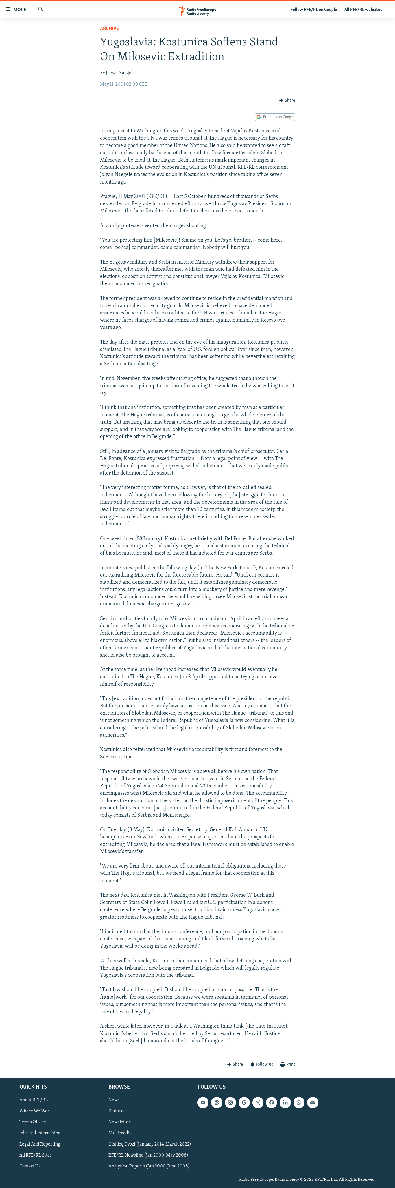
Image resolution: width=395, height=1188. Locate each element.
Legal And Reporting (39, 1144)
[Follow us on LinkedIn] (285, 1102)
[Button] (287, 100)
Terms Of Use (32, 1122)
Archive (109, 28)
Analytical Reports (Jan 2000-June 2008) (149, 1166)
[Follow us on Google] (244, 1102)
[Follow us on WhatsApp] (299, 1102)
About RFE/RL (33, 1100)
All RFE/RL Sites (35, 1155)
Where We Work (35, 1111)
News (114, 1100)
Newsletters (120, 1122)
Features (116, 1111)
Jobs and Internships (39, 1133)
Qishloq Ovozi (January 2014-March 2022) (149, 1144)
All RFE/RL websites (363, 10)
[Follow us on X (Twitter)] (257, 1102)
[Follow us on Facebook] (271, 1102)
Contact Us (29, 1166)
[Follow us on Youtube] (203, 1102)
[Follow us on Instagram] (230, 1102)
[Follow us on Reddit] (216, 1102)
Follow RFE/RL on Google (314, 10)
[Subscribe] (312, 1102)
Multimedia (120, 1133)
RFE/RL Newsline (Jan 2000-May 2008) (148, 1155)
